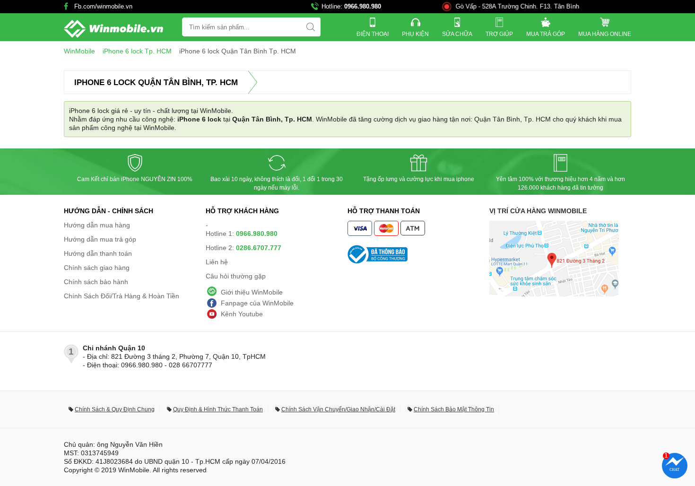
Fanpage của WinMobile (257, 303)
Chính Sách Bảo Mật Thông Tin (454, 409)
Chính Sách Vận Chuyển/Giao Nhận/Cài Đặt (338, 409)
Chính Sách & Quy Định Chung (115, 409)
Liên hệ (217, 262)
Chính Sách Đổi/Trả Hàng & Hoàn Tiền (121, 296)
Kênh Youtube (242, 314)
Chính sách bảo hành (96, 282)
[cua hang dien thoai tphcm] (553, 294)
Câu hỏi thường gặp (236, 276)
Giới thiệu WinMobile (252, 292)
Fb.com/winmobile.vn (103, 6)
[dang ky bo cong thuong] (418, 254)
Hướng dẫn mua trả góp (100, 239)
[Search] (311, 26)
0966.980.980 (362, 6)
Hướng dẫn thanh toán (98, 253)
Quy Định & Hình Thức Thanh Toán (218, 409)
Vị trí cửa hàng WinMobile (538, 211)
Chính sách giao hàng (97, 267)
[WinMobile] (113, 29)
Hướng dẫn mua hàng (97, 225)
